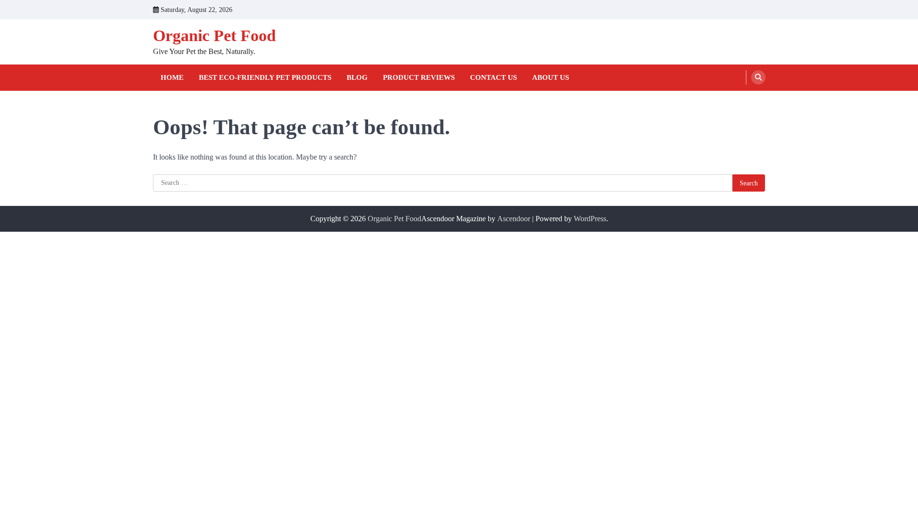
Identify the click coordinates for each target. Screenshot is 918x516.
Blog (357, 77)
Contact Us (493, 77)
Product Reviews (419, 77)
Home (172, 77)
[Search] (758, 77)
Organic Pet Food (214, 35)
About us (550, 77)
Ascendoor (513, 219)
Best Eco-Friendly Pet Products (265, 77)
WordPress (590, 219)
